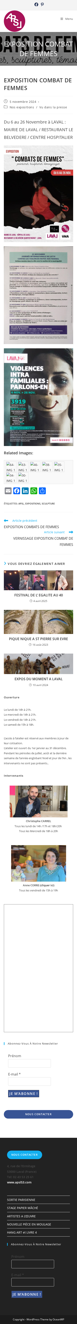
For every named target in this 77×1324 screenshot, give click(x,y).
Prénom (14, 1056)
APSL (21, 503)
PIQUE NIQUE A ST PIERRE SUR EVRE (38, 639)
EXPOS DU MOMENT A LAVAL (39, 679)
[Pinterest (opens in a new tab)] (42, 5)
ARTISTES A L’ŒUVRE (21, 1216)
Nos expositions (22, 107)
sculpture (48, 503)
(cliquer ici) (46, 885)
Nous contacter (38, 1114)
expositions (32, 503)
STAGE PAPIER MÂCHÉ (22, 1208)
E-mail (14, 1074)
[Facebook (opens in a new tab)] (36, 5)
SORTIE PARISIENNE (21, 1200)
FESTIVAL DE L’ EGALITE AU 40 (38, 595)
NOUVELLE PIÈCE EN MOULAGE (29, 1224)
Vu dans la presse (53, 107)
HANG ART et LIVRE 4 (22, 1232)
